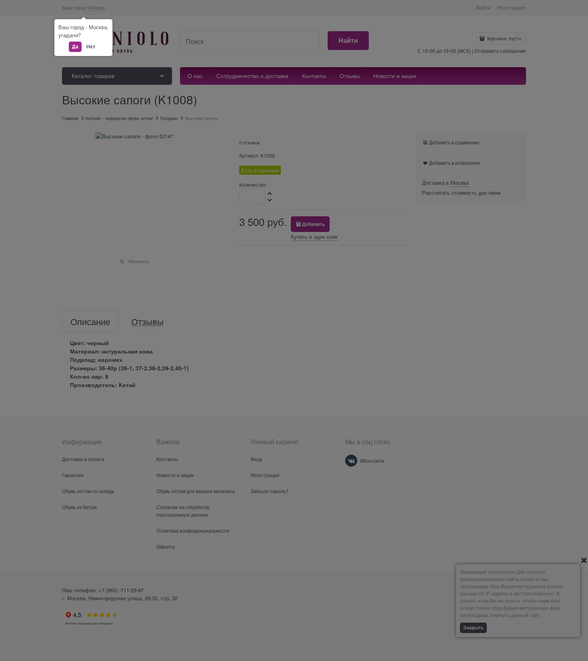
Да (75, 46)
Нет (90, 46)
